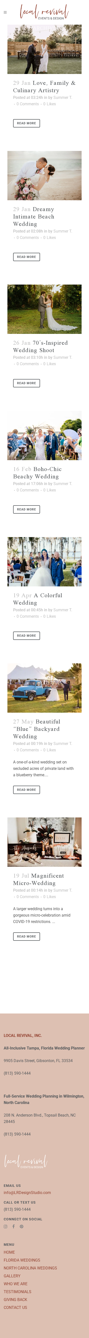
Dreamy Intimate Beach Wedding (33, 217)
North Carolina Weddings (30, 1268)
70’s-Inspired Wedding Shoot (40, 347)
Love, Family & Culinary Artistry (44, 87)
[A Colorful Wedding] (44, 561)
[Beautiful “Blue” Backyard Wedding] (44, 688)
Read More (26, 123)
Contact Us (15, 1307)
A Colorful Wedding (37, 599)
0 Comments (28, 104)
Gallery (12, 1276)
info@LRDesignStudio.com (27, 1192)
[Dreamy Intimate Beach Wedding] (44, 175)
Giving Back (15, 1299)
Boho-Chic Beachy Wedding (37, 473)
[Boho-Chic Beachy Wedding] (44, 435)
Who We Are (15, 1284)
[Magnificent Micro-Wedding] (44, 842)
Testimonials (17, 1291)
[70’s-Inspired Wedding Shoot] (44, 309)
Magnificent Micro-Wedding (38, 880)
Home (9, 1252)
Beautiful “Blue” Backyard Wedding (36, 729)
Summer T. (62, 97)
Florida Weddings (22, 1260)
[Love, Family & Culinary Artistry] (44, 49)
